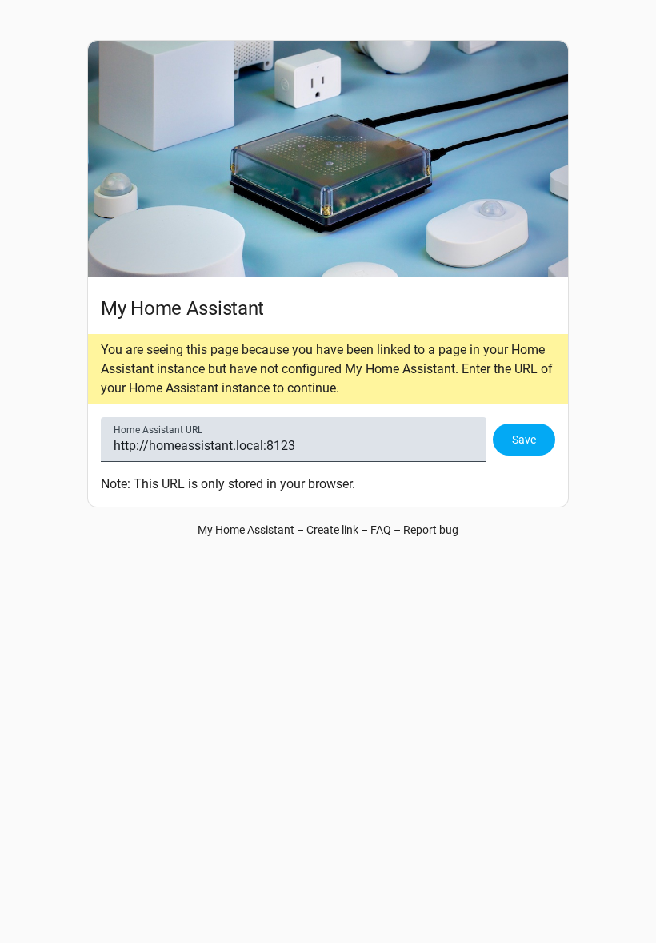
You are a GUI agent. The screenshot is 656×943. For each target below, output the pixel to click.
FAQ (380, 529)
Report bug (430, 529)
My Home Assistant (246, 529)
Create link (332, 529)
